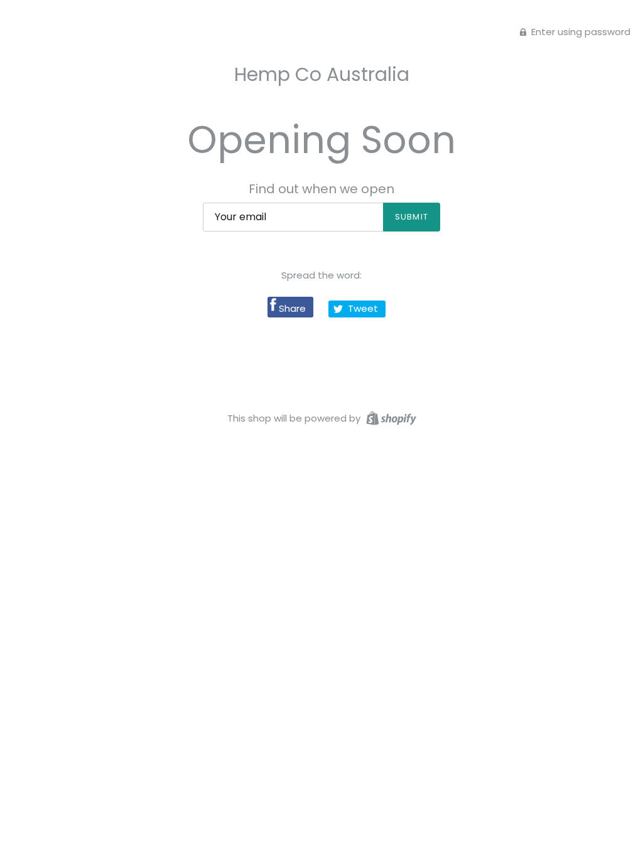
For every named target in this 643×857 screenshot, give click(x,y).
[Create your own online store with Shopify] (389, 417)
